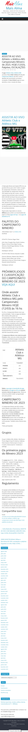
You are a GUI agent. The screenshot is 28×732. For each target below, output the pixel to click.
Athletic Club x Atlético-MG (13, 73)
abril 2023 (3, 636)
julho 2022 (3, 651)
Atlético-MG (18, 232)
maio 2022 (3, 656)
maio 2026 (3, 558)
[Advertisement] (14, 37)
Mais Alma (14, 8)
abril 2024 (3, 613)
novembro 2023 (4, 624)
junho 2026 (3, 556)
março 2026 (3, 562)
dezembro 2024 (4, 596)
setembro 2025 (4, 576)
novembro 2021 (4, 669)
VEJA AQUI (8, 284)
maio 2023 (3, 633)
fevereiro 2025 (4, 591)
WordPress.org (4, 692)
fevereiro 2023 (4, 640)
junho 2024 (3, 609)
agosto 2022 (4, 649)
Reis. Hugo (14, 69)
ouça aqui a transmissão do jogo (15, 388)
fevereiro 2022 (4, 662)
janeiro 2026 (4, 567)
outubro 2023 (4, 627)
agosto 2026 (4, 551)
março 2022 (3, 660)
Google (12, 390)
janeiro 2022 (4, 664)
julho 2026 (3, 553)
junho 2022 (3, 653)
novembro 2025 (4, 571)
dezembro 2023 (4, 622)
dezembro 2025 (4, 569)
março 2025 (3, 589)
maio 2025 (3, 584)
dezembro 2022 (4, 642)
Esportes (4, 53)
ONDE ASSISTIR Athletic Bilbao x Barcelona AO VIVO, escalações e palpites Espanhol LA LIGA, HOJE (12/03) (13, 541)
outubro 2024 (4, 600)
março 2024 (3, 616)
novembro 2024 (4, 598)
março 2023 (3, 638)
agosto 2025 (4, 578)
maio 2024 (3, 611)
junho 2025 (3, 582)
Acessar (3, 686)
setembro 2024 (4, 602)
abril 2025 (3, 587)
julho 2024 (3, 607)
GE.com (18, 390)
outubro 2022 (4, 647)
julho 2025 (3, 580)
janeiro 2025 (4, 593)
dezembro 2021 (4, 667)
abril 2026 (3, 560)
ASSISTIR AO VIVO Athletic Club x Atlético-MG (13, 120)
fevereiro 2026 (4, 564)
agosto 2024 (4, 604)
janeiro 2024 (4, 620)
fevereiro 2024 (4, 618)
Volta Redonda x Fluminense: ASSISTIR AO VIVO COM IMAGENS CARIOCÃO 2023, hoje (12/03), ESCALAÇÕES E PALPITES (13, 531)
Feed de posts (4, 688)
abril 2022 (3, 658)
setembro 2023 (4, 629)
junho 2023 (3, 631)
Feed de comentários (6, 690)
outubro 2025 (4, 573)
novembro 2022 (4, 644)
